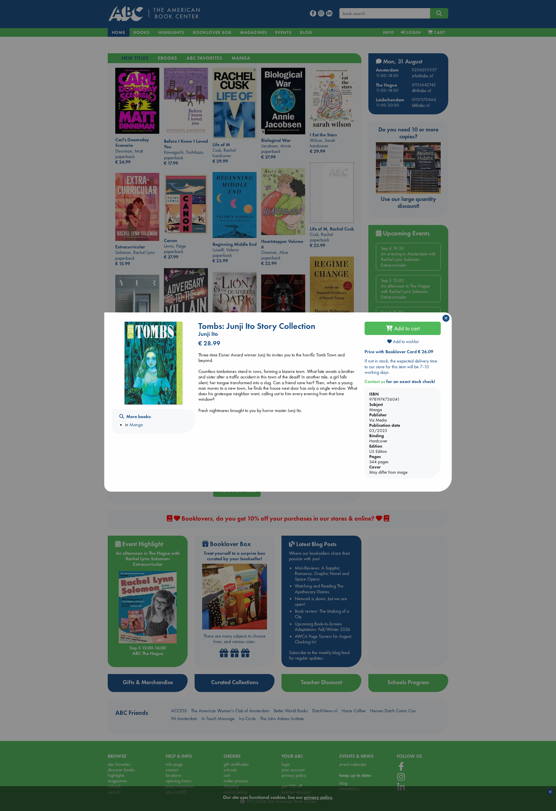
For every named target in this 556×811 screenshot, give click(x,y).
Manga (136, 425)
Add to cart (406, 328)
